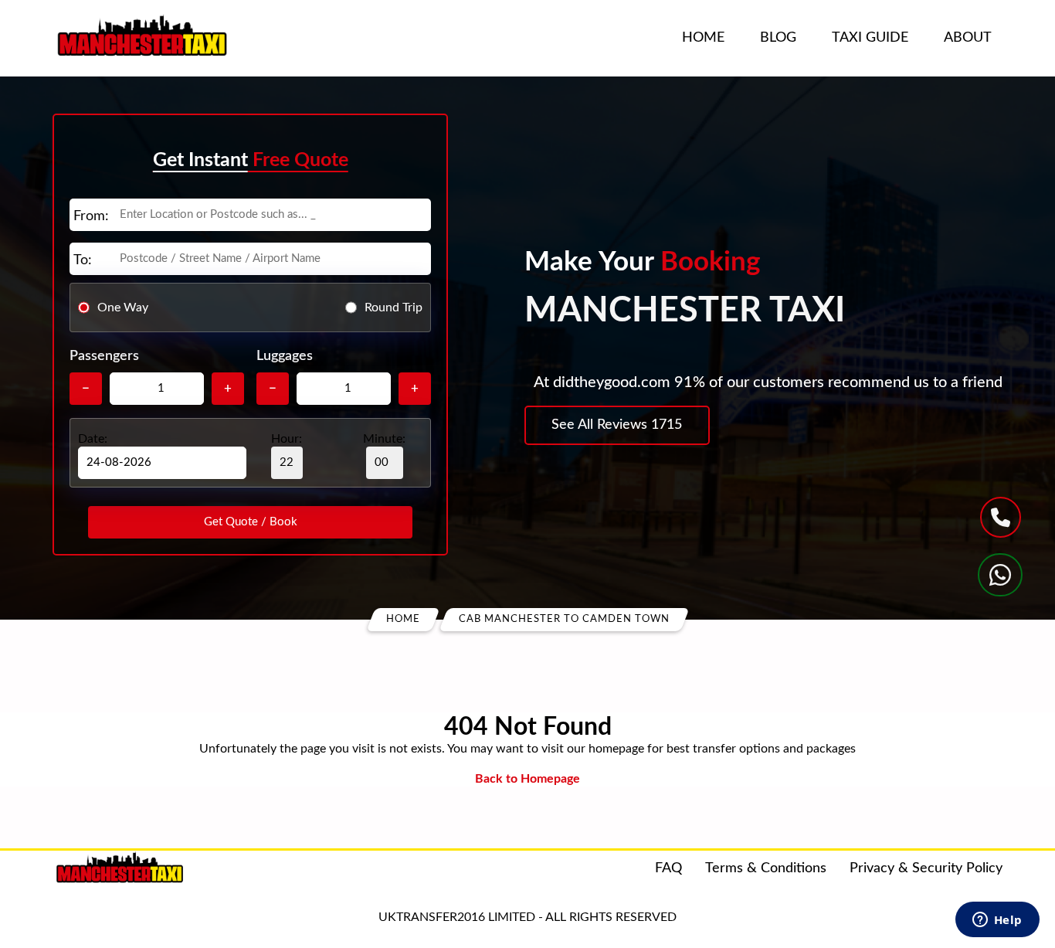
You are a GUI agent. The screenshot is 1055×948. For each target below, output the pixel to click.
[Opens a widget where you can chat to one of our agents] (997, 921)
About (968, 38)
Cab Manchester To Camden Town (564, 619)
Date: (92, 439)
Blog (778, 38)
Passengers (104, 356)
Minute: (384, 439)
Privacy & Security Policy (926, 868)
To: (82, 260)
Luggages (284, 356)
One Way (122, 307)
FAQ (668, 868)
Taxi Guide (870, 38)
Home (703, 38)
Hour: (286, 439)
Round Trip (393, 307)
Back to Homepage (527, 779)
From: (91, 216)
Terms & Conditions (765, 868)
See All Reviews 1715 (616, 425)
